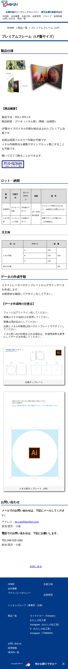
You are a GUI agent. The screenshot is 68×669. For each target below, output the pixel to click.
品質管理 (36, 16)
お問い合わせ (9, 18)
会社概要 (15, 16)
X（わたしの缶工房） (41, 628)
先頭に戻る (36, 566)
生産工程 (26, 16)
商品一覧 (21, 18)
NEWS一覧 (13, 652)
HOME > (12, 27)
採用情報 (58, 16)
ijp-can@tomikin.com (27, 521)
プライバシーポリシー (19, 593)
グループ (47, 16)
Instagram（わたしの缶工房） (45, 624)
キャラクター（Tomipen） (43, 615)
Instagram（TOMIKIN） (42, 633)
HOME (6, 16)
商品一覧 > (24, 27)
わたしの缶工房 (38, 620)
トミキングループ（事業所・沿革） (26, 605)
